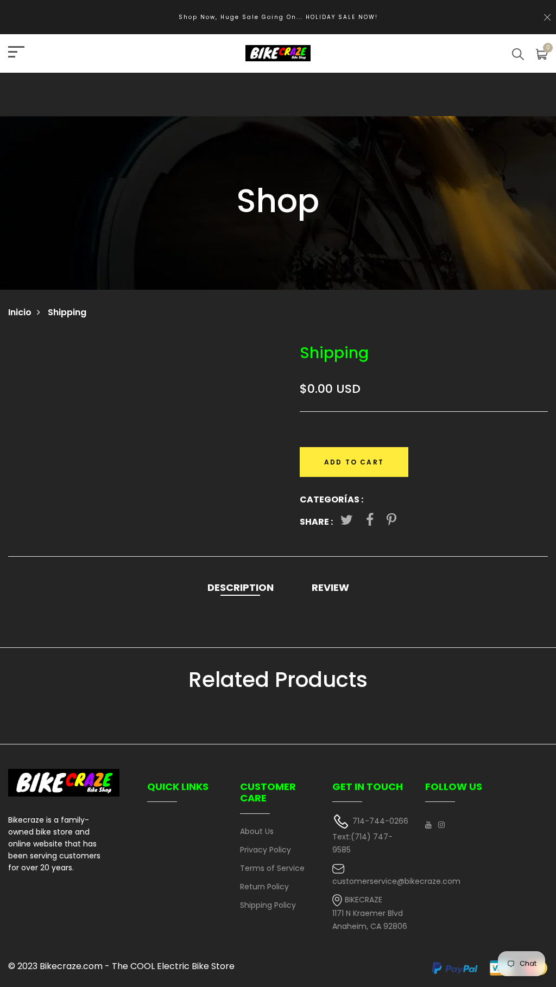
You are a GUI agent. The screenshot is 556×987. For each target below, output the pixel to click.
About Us (257, 831)
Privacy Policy (265, 849)
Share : (316, 521)
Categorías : (331, 499)
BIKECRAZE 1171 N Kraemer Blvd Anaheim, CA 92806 (369, 913)
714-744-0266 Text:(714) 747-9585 (370, 835)
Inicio (19, 312)
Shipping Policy (268, 905)
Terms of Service (272, 868)
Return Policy (264, 886)
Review (330, 587)
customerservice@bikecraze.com (396, 881)
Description (240, 587)
